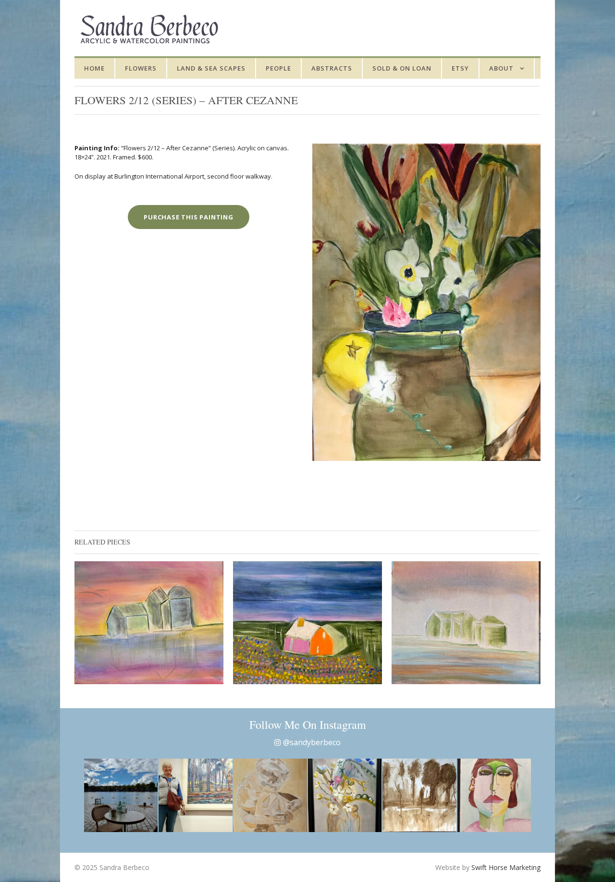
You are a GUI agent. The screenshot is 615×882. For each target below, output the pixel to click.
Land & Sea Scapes (211, 68)
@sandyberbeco (311, 742)
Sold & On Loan (401, 68)
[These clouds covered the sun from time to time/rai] (121, 795)
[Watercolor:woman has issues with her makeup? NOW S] (494, 795)
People (278, 68)
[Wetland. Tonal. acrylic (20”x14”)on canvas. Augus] (419, 795)
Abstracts (331, 68)
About (501, 68)
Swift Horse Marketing (506, 867)
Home (94, 68)
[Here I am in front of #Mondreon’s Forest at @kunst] (195, 795)
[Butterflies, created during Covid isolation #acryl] (344, 795)
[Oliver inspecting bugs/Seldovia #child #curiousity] (270, 795)
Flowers (141, 68)
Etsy (460, 68)
